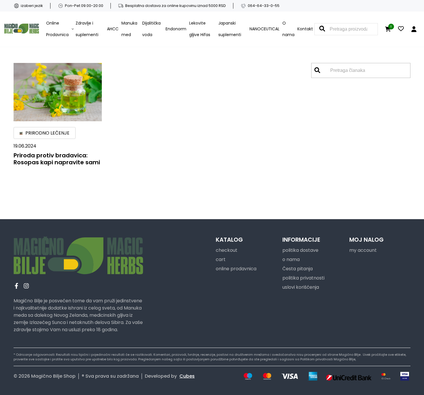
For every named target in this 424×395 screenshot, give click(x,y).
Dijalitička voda (151, 29)
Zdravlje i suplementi (87, 29)
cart (221, 259)
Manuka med (129, 29)
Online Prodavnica (57, 29)
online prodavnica (236, 268)
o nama (291, 259)
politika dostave (300, 250)
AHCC (113, 29)
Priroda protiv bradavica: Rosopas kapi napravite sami (57, 158)
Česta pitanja (297, 268)
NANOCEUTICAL (264, 29)
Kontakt (305, 29)
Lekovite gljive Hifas (199, 29)
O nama (288, 29)
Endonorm (176, 29)
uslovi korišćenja (300, 287)
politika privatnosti (303, 278)
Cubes (187, 376)
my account (363, 250)
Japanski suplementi (229, 29)
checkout (226, 250)
